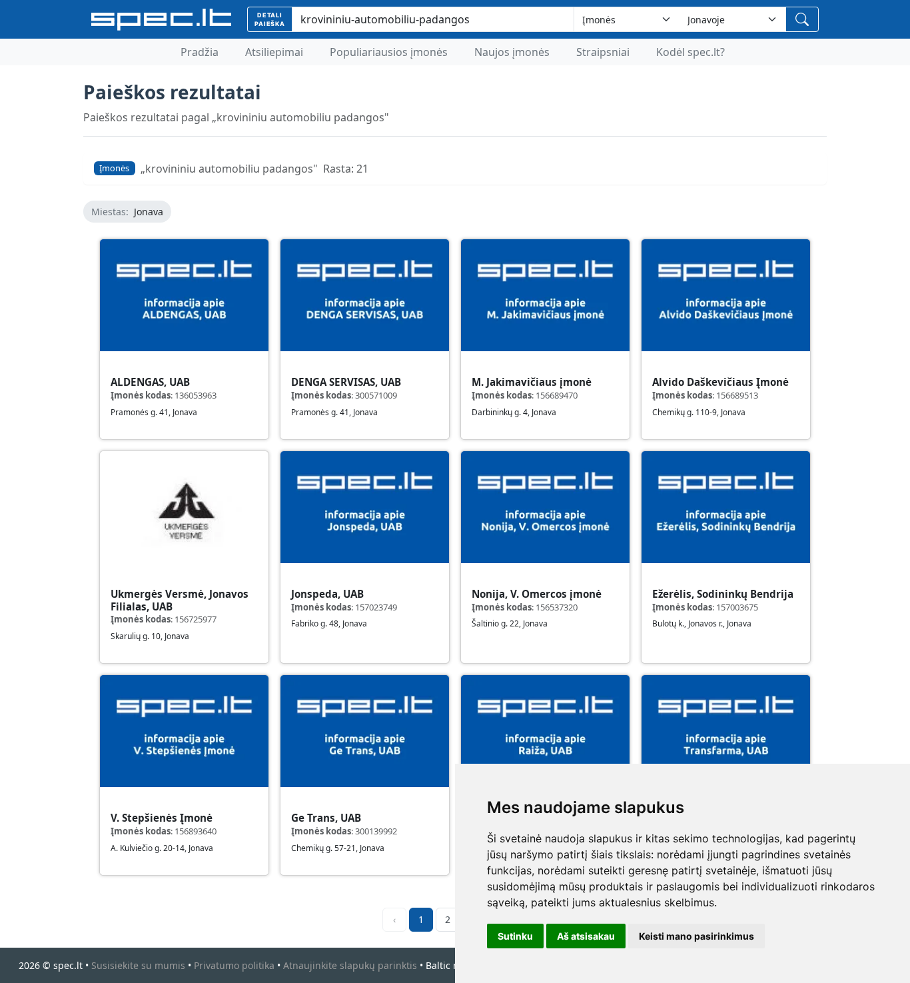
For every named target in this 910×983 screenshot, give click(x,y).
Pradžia (200, 52)
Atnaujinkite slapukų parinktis (350, 965)
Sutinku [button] (515, 936)
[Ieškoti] (802, 19)
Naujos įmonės (512, 52)
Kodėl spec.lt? (690, 52)
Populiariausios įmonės (389, 52)
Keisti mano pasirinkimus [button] (696, 936)
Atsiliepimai (274, 52)
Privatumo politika (234, 965)
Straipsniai (603, 52)
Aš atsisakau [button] (586, 936)
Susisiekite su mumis (138, 965)
